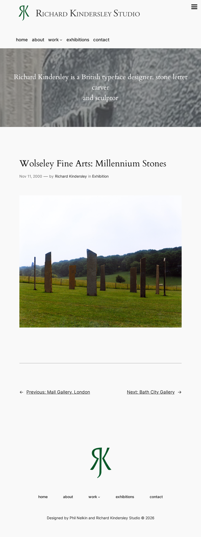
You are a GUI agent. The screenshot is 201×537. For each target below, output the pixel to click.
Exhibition (100, 176)
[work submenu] (61, 39)
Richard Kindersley (71, 176)
